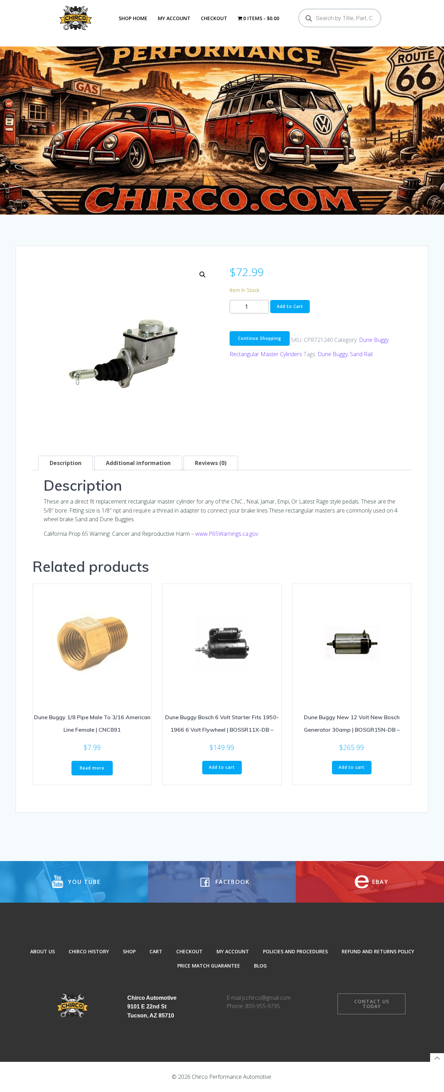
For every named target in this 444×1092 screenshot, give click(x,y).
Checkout (214, 18)
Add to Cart (290, 306)
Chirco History (89, 951)
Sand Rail (361, 354)
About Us (42, 951)
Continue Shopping (259, 338)
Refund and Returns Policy (378, 951)
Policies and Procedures (295, 951)
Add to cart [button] (222, 767)
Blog (260, 965)
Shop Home (133, 18)
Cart (156, 951)
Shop (129, 951)
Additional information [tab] (138, 463)
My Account (174, 18)
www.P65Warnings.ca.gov (226, 534)
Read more (92, 768)
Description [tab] (66, 463)
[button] (202, 274)
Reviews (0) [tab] (211, 463)
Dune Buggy (333, 354)
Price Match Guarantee (208, 965)
